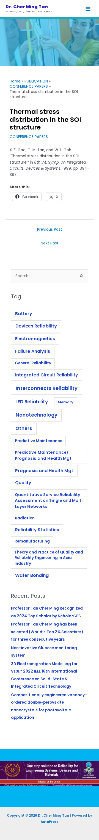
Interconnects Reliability (47, 388)
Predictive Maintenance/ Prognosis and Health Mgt (43, 455)
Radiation (25, 518)
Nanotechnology (36, 415)
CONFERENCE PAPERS (29, 136)
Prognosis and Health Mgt (44, 470)
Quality (23, 483)
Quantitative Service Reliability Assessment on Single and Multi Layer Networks (48, 500)
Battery (23, 313)
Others (23, 428)
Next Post (50, 243)
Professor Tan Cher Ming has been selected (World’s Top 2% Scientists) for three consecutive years (47, 632)
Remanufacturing (32, 541)
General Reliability (33, 363)
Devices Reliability (36, 326)
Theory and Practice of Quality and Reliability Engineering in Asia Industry (49, 558)
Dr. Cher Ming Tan (27, 7)
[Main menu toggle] (88, 8)
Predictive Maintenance (38, 441)
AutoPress (50, 822)
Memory (65, 402)
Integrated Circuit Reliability (46, 375)
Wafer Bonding (32, 575)
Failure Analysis (32, 351)
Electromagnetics (35, 338)
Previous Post (49, 229)
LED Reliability (31, 401)
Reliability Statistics (37, 530)
